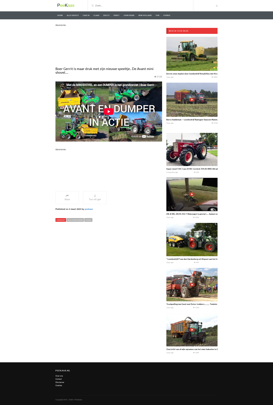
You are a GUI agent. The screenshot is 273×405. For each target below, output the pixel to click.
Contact (58, 379)
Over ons (59, 375)
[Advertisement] (78, 46)
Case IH (86, 15)
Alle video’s (73, 15)
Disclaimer (59, 382)
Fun (157, 15)
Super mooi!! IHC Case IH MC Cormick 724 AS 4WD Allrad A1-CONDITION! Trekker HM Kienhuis (209, 169)
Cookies (58, 385)
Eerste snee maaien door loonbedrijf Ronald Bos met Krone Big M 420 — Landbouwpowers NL (208, 74)
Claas (96, 15)
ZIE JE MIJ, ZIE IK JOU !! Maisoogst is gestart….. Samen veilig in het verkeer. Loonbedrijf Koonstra (210, 214)
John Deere (129, 15)
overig (166, 15)
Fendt (117, 15)
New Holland (145, 15)
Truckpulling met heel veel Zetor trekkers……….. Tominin (191, 304)
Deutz (106, 15)
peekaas (89, 209)
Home (60, 15)
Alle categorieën (75, 220)
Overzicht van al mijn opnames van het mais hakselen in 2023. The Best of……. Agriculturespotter (210, 349)
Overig (88, 220)
